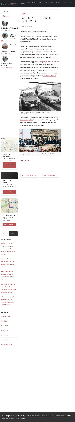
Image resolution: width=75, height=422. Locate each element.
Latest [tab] (6, 16)
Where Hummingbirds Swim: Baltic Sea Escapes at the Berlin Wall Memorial (8, 301)
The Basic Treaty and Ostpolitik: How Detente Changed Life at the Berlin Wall (8, 288)
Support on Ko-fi (60, 416)
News (58, 2)
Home (28, 2)
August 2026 (5, 316)
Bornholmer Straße (49, 76)
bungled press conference (48, 62)
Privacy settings (47, 416)
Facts (46, 2)
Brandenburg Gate (26, 120)
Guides (52, 2)
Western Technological (10, 418)
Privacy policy (35, 416)
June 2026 (4, 326)
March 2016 (5, 340)
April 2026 (4, 335)
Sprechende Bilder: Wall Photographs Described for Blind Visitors (7, 275)
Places (39, 2)
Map (33, 2)
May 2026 (4, 330)
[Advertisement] (68, 37)
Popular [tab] (6, 12)
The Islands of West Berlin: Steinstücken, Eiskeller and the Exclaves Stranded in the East (8, 248)
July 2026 (4, 321)
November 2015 (6, 344)
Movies (64, 2)
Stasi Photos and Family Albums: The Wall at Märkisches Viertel (7, 263)
